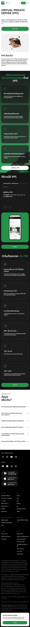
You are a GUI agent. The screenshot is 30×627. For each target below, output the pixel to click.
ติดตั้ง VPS (15, 29)
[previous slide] (5, 207)
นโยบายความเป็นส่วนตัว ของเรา (18, 618)
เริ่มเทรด (15, 385)
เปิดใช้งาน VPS (15, 168)
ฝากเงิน (15, 247)
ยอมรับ (15, 623)
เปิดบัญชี (23, 3)
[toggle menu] (28, 3)
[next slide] (10, 207)
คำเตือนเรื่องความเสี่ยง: (6, 605)
